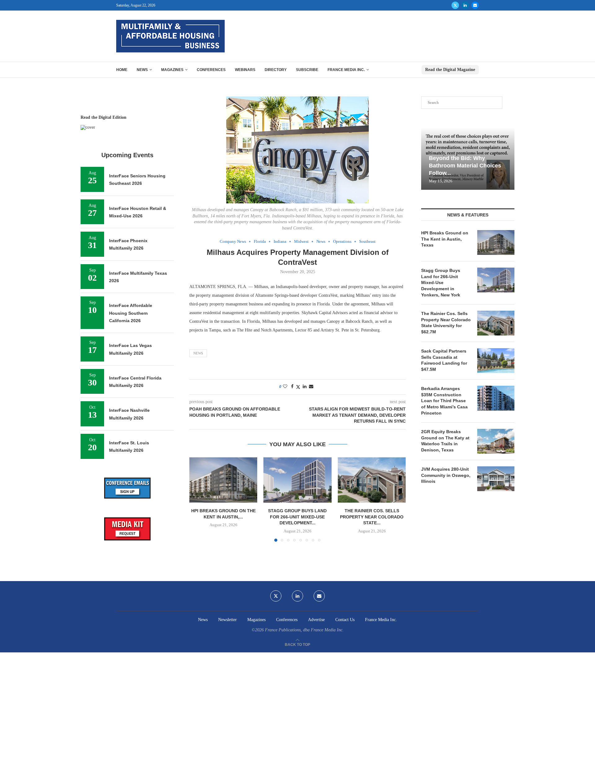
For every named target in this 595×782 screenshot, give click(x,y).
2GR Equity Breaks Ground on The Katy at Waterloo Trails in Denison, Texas (445, 440)
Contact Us (345, 619)
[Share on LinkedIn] (304, 386)
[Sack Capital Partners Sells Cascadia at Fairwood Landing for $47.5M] (495, 360)
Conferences (211, 70)
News (142, 70)
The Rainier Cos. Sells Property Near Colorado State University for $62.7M (446, 322)
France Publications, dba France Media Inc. (304, 630)
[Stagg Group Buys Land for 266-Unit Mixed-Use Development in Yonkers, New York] (297, 480)
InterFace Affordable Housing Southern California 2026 (130, 313)
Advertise (316, 619)
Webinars (245, 70)
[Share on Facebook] (292, 386)
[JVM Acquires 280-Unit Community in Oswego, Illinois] (495, 478)
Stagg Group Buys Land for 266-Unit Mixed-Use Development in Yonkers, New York (440, 282)
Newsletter (227, 619)
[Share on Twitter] (298, 387)
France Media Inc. (346, 70)
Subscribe (307, 70)
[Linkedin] (465, 5)
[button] (197, 499)
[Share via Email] (311, 386)
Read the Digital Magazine (450, 69)
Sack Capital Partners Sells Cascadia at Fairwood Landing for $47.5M (444, 360)
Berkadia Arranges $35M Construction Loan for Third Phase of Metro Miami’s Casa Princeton (444, 400)
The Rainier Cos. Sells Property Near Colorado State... (371, 516)
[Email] (475, 5)
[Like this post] (285, 386)
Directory (276, 70)
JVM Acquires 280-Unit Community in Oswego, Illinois (445, 475)
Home (121, 70)
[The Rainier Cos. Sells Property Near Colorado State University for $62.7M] (372, 480)
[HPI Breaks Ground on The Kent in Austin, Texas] (223, 480)
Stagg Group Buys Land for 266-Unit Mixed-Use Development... (297, 516)
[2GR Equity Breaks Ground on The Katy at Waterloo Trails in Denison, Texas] (495, 441)
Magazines (172, 70)
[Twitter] (455, 5)
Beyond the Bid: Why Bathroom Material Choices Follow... (465, 165)
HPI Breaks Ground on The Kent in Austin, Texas (444, 238)
